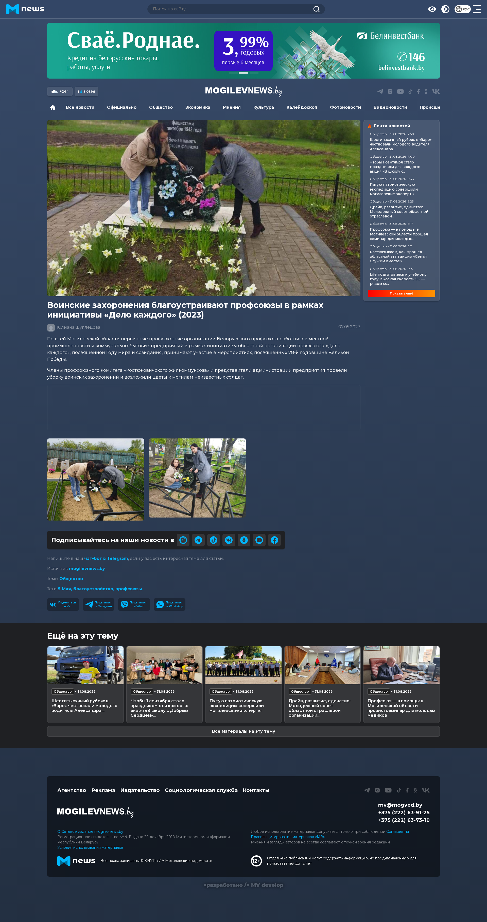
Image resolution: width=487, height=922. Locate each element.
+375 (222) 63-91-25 (404, 812)
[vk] (228, 540)
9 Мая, (65, 588)
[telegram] (198, 540)
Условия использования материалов (90, 847)
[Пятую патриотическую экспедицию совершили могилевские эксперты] (243, 665)
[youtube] (259, 540)
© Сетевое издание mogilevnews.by (90, 831)
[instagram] (183, 540)
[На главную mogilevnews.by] (25, 9)
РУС (466, 9)
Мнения (232, 107)
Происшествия (437, 107)
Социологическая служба (201, 790)
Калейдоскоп (302, 107)
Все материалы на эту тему (243, 731)
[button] (233, 73)
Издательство (140, 790)
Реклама (103, 790)
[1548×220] (243, 51)
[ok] (244, 540)
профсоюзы (128, 588)
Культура (263, 107)
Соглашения (397, 831)
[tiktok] (213, 540)
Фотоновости (345, 107)
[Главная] (54, 107)
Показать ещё (401, 293)
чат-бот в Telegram (106, 558)
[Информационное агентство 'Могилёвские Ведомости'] (243, 91)
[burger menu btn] (477, 9)
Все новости (80, 107)
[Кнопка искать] (316, 9)
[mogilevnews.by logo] (95, 812)
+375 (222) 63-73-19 (404, 820)
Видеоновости (390, 107)
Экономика (197, 107)
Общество (161, 107)
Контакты (256, 790)
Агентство (71, 790)
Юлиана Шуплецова (78, 327)
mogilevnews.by (87, 568)
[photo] (95, 479)
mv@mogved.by (400, 805)
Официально (121, 107)
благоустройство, (94, 588)
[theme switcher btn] (445, 9)
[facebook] (274, 540)
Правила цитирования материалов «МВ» (288, 837)
